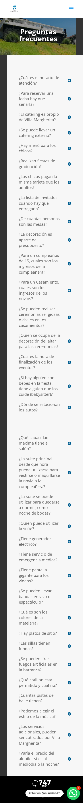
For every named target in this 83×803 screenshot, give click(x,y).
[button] (73, 793)
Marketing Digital (41, 796)
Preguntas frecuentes (38, 35)
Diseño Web (41, 791)
